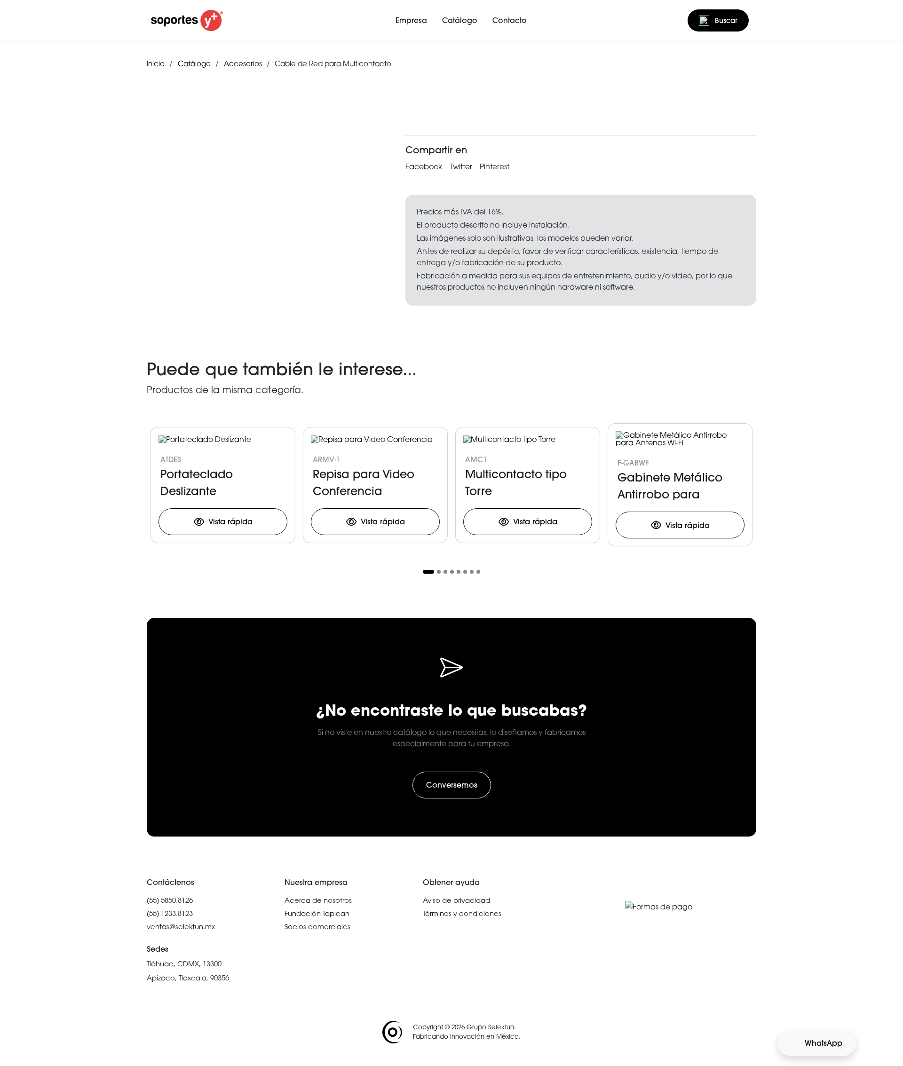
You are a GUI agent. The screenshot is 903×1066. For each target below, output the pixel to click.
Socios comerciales (317, 926)
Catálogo (459, 20)
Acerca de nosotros (318, 900)
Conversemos (451, 785)
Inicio (156, 63)
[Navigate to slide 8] (478, 572)
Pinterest (494, 166)
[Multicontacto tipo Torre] (509, 440)
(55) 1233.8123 (170, 913)
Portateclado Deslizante (196, 482)
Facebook (423, 166)
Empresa (411, 20)
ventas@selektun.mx (181, 926)
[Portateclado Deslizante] (204, 440)
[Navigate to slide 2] (439, 572)
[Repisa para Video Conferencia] (372, 440)
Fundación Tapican (317, 913)
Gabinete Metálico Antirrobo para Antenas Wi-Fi (670, 485)
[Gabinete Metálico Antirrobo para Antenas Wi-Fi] (680, 440)
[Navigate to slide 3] (445, 572)
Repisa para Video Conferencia (363, 482)
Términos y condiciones (462, 913)
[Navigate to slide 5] (458, 572)
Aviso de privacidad (456, 900)
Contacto (509, 20)
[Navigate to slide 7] (472, 572)
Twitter (461, 166)
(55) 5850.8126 (170, 900)
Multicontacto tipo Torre (516, 482)
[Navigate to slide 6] (465, 572)
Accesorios (243, 63)
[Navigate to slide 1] (428, 572)
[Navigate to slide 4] (452, 572)
